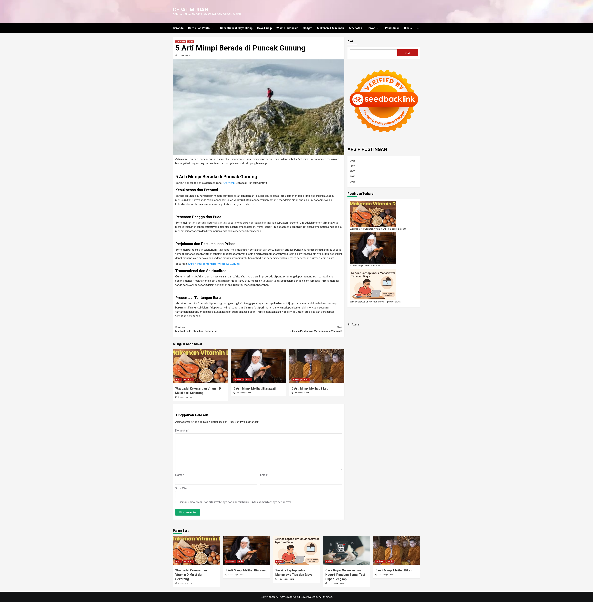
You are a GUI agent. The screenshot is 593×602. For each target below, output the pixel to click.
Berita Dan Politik (199, 28)
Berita (190, 42)
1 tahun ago (183, 55)
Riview (279, 561)
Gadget (307, 28)
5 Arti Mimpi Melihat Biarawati (254, 388)
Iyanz (292, 579)
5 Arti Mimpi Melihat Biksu (310, 388)
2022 (352, 176)
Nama (179, 474)
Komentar (182, 430)
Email (264, 474)
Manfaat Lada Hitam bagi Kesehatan (196, 329)
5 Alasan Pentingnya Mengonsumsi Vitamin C (316, 329)
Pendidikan (392, 28)
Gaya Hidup (264, 28)
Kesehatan (355, 28)
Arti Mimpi (180, 42)
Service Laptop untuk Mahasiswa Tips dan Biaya (375, 301)
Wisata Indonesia (287, 28)
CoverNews (308, 596)
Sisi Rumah (353, 324)
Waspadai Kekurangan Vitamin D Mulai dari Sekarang (378, 228)
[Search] (418, 28)
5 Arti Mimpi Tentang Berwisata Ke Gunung (213, 263)
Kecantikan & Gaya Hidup (236, 28)
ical (190, 55)
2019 (352, 181)
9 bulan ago (300, 393)
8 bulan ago (183, 397)
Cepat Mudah (190, 9)
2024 (352, 165)
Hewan (371, 28)
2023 (352, 171)
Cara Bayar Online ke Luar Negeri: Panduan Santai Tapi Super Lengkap (345, 574)
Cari (350, 41)
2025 (352, 160)
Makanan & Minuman (330, 28)
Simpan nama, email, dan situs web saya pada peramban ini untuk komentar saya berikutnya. (235, 502)
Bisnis (408, 28)
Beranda (178, 28)
